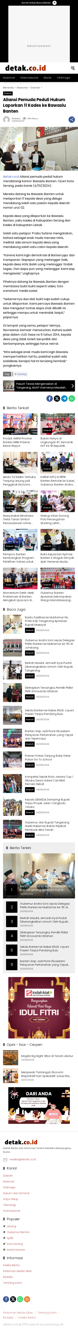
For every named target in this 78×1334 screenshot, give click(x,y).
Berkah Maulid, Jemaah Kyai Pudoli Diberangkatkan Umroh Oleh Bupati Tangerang (49, 666)
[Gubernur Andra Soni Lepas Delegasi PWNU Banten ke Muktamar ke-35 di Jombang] (12, 647)
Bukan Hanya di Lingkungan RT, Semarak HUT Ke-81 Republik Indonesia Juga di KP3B (57, 442)
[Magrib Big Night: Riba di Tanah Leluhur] (10, 1057)
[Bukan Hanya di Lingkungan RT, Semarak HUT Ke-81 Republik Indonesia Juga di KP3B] (58, 424)
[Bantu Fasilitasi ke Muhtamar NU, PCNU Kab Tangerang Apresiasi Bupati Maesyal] (12, 624)
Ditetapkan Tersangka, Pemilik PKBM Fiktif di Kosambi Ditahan (49, 689)
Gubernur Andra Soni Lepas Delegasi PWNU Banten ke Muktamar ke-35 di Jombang (50, 644)
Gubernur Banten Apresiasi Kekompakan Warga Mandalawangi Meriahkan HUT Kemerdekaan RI (56, 596)
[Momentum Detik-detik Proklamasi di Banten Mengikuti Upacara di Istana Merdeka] (20, 578)
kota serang (15, 1244)
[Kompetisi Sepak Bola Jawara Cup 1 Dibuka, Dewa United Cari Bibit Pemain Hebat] (12, 783)
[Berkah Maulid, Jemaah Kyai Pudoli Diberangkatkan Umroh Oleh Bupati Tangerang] (12, 669)
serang (21, 374)
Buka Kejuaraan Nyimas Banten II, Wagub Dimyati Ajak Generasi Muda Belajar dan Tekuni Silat (57, 558)
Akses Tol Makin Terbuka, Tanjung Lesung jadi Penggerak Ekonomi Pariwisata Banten (19, 480)
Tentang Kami (12, 1283)
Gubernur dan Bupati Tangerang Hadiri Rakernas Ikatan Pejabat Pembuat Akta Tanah (47, 826)
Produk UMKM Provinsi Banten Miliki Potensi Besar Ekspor (17, 442)
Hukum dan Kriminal (16, 1193)
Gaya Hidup (10, 1199)
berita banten (16, 1250)
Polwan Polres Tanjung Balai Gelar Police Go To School (48, 757)
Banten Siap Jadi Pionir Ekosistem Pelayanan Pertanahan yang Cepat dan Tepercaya (49, 734)
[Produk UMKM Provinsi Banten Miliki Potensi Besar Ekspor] (20, 424)
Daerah (8, 93)
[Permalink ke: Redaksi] (7, 119)
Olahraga (9, 1187)
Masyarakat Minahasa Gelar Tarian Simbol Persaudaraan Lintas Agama (18, 519)
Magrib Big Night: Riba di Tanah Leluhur (47, 1056)
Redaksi (16, 119)
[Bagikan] (72, 119)
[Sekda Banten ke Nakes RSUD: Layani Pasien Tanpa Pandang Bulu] (12, 715)
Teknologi (9, 1205)
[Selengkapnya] (39, 1142)
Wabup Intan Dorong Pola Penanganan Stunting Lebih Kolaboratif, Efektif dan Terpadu (55, 519)
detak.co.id (11, 176)
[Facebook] (49, 398)
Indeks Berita (11, 1265)
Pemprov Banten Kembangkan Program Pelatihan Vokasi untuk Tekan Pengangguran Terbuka (18, 558)
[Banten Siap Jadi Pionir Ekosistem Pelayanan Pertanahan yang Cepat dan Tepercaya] (12, 738)
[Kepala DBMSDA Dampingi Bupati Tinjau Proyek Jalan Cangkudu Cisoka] (12, 806)
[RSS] (27, 1299)
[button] (72, 68)
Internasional (11, 1211)
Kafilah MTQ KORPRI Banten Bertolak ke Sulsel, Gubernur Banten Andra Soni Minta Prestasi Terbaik (57, 480)
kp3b (10, 1238)
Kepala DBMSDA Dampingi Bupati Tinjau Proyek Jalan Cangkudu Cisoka (47, 803)
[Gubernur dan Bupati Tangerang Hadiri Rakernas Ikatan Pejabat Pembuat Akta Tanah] (12, 829)
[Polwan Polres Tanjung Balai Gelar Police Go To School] (12, 760)
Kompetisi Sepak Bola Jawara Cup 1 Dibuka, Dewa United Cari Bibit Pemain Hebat (49, 780)
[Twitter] (57, 398)
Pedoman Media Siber (17, 1271)
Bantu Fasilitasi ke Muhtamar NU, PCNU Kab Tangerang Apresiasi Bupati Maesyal (46, 621)
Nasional (8, 1181)
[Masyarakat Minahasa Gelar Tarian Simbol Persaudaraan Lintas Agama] (20, 501)
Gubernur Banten (18, 1232)
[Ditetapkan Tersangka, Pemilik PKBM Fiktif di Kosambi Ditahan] (12, 692)
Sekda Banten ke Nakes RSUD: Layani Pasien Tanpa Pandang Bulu (49, 712)
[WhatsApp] (72, 398)
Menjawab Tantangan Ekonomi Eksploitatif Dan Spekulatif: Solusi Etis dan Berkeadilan (45, 1074)
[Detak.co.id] (25, 68)
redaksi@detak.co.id (22, 1159)
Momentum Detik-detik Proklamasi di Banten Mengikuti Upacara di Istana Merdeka (18, 596)
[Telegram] (64, 398)
